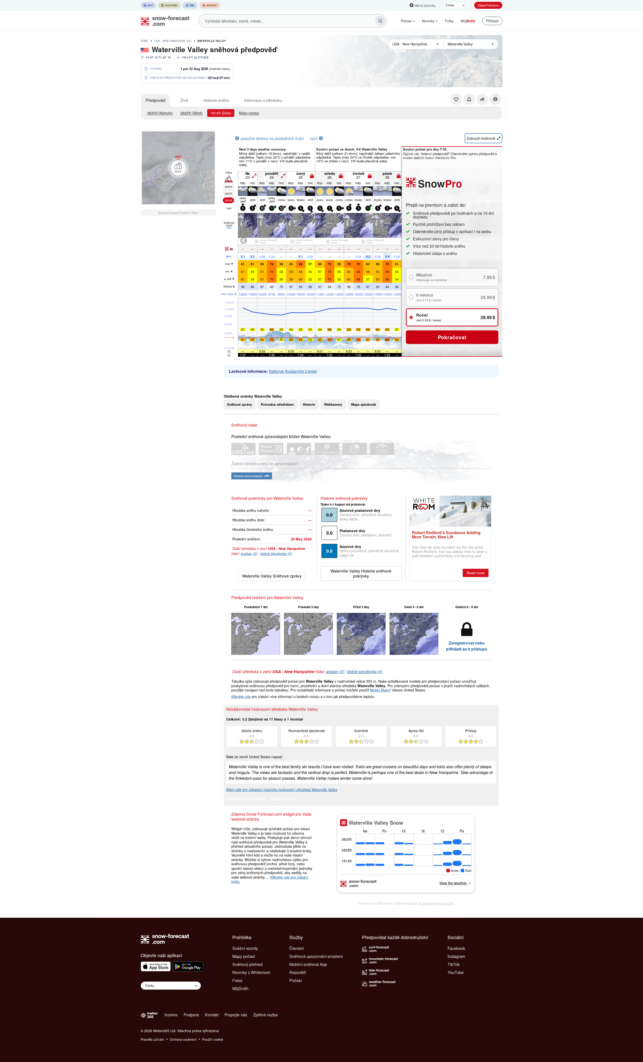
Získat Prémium (488, 5)
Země (144, 41)
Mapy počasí (249, 112)
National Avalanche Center (293, 371)
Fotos (237, 980)
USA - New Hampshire (172, 41)
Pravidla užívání (152, 1039)
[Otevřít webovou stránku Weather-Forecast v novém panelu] (209, 5)
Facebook (456, 948)
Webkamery (333, 404)
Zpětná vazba (265, 1015)
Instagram (456, 956)
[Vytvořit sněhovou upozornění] (469, 99)
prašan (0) (249, 553)
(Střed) (191, 112)
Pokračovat (452, 337)
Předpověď (155, 100)
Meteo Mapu (380, 689)
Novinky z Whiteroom (251, 972)
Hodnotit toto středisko (246, 799)
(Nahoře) (160, 112)
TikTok (454, 964)
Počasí (406, 20)
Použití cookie (212, 1039)
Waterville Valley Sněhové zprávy (272, 576)
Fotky (449, 20)
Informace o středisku (263, 100)
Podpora (191, 1015)
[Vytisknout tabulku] (495, 99)
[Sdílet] (482, 99)
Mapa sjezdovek (363, 404)
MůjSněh (240, 988)
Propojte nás (236, 1015)
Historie (309, 404)
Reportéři (297, 972)
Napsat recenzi (283, 799)
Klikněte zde (241, 696)
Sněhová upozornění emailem (316, 956)
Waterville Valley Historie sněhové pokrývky (361, 573)
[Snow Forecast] (163, 21)
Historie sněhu (216, 100)
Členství (296, 948)
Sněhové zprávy (239, 404)
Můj (468, 20)
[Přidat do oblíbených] (456, 99)
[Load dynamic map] (178, 167)
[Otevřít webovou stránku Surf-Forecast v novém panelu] (148, 5)
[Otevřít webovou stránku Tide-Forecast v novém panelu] (190, 5)
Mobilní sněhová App (308, 964)
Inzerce (171, 1015)
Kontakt (212, 1015)
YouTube (456, 972)
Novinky (428, 20)
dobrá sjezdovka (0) (276, 553)
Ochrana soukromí (183, 1039)
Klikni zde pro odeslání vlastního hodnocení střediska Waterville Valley (281, 789)
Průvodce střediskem (277, 404)
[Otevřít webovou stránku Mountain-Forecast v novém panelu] (169, 5)
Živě (184, 100)
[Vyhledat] (380, 21)
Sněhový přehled (247, 964)
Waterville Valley (211, 41)
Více (229, 228)
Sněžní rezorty (245, 948)
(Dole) (220, 112)
